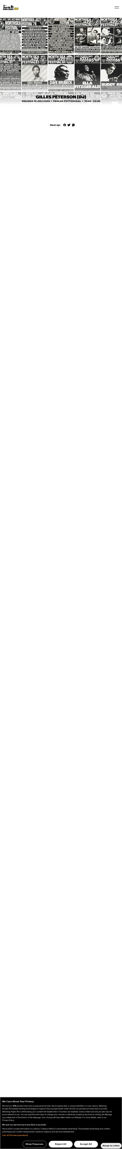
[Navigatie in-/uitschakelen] (117, 7)
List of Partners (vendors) (15, 1135)
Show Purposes (34, 1144)
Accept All (86, 1144)
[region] (61, 1123)
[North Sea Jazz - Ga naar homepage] (10, 7)
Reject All (60, 1144)
